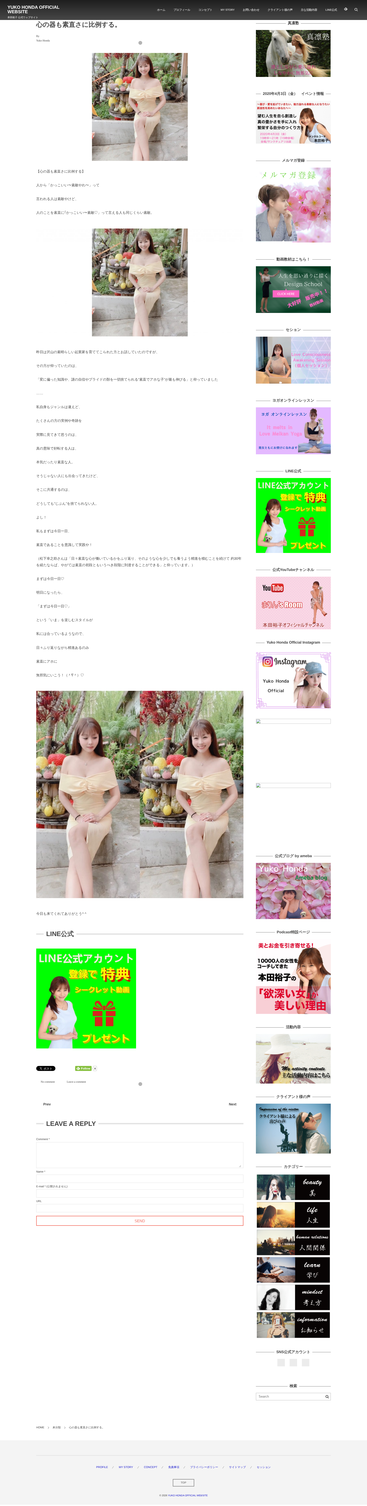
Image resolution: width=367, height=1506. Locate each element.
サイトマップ (237, 1467)
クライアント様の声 (280, 9)
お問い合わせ (251, 9)
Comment (42, 1139)
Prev (47, 1104)
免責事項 (173, 1467)
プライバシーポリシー (204, 1467)
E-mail (40, 1186)
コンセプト (205, 9)
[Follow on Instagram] (305, 1362)
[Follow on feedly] (346, 9)
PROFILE (102, 1467)
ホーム (161, 9)
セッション (264, 1467)
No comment (48, 1081)
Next (232, 1104)
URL (39, 1201)
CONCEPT (150, 1467)
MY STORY (228, 9)
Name (39, 1171)
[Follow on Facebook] (281, 1362)
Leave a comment (76, 1081)
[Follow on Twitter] (293, 1362)
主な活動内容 (309, 9)
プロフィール (182, 9)
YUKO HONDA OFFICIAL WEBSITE (33, 9)
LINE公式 (331, 9)
